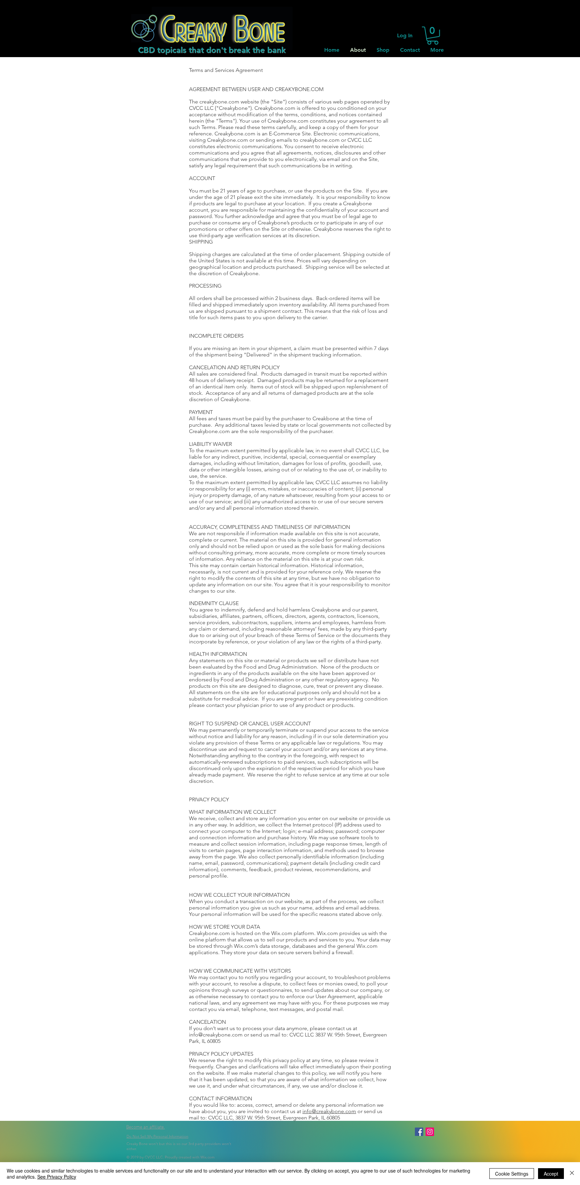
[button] (432, 36)
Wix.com (207, 1157)
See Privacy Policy (56, 1176)
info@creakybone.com (216, 1034)
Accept (551, 1173)
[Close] (572, 1174)
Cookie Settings (511, 1173)
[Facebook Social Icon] (419, 1132)
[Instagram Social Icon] (430, 1132)
